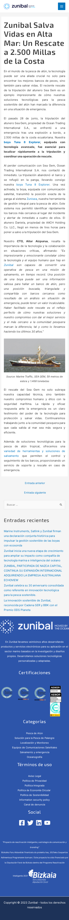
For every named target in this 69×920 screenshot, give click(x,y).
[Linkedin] (39, 823)
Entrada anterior (35, 483)
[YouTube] (47, 823)
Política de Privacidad (34, 780)
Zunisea (31, 199)
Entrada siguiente (35, 492)
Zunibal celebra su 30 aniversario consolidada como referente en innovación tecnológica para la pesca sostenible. (34, 590)
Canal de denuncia (34, 804)
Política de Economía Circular (34, 790)
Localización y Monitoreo (34, 742)
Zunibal (8, 265)
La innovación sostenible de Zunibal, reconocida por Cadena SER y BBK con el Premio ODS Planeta (30, 605)
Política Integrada (34, 785)
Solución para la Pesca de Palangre (34, 737)
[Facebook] (22, 823)
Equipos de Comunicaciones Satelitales (34, 747)
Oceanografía (34, 756)
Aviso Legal (34, 775)
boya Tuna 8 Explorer (22, 142)
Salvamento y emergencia (34, 752)
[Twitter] (30, 823)
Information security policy (34, 799)
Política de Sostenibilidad (34, 795)
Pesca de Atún (34, 733)
